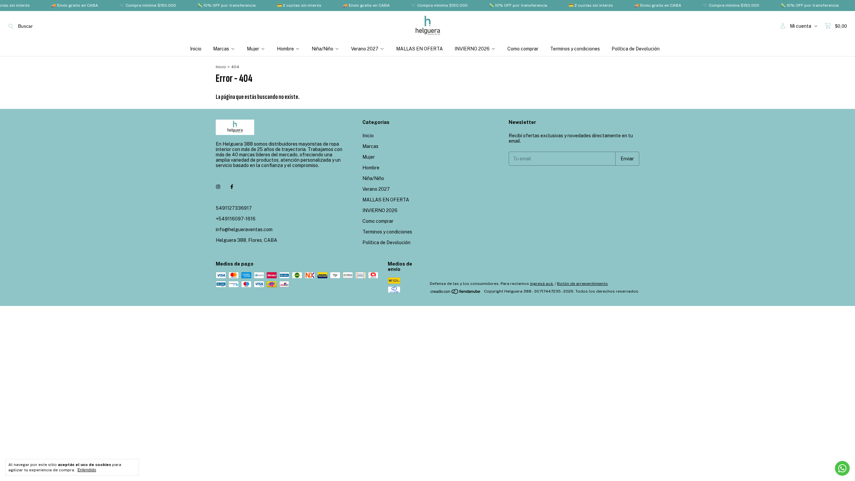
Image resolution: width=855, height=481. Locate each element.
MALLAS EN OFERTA (419, 48)
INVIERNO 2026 (472, 48)
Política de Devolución (636, 48)
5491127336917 (234, 208)
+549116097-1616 (235, 218)
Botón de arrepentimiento (582, 283)
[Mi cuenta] (783, 26)
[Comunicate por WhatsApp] (842, 468)
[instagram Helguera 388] (218, 186)
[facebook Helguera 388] (231, 186)
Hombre (285, 48)
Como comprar (522, 48)
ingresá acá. (542, 283)
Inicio (195, 48)
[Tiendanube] (456, 293)
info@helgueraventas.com (244, 229)
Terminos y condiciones (575, 48)
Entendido (86, 470)
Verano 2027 (364, 48)
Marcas (221, 48)
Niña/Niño (322, 48)
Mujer (253, 48)
